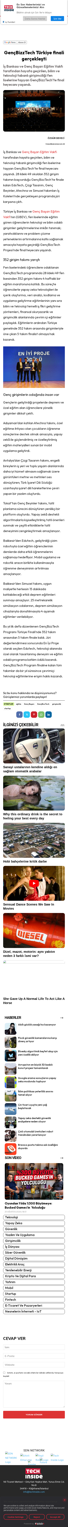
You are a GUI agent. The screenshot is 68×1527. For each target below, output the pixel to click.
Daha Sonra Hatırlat (35, 18)
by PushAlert (10, 22)
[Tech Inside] (57, 1457)
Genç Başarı (29, 704)
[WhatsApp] (41, 714)
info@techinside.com (34, 1491)
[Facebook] (19, 714)
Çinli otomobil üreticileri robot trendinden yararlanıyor (35, 1133)
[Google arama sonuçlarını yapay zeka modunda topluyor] (10, 1082)
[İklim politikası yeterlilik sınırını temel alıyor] (10, 1096)
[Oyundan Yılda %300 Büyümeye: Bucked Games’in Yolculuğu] (34, 1181)
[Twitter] (27, 714)
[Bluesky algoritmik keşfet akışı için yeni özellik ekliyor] (10, 1055)
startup (7, 708)
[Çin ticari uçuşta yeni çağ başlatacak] (10, 1109)
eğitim (18, 704)
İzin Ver (57, 18)
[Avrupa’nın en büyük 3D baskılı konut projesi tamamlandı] (10, 1069)
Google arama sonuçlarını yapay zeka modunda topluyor (37, 1079)
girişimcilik (56, 704)
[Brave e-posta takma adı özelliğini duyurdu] (10, 1149)
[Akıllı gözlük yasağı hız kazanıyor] (10, 1029)
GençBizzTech (43, 704)
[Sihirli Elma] (27, 1457)
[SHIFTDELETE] (12, 1457)
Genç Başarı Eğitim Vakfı (39, 152)
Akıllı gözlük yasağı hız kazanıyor (37, 1024)
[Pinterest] (34, 714)
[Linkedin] (48, 714)
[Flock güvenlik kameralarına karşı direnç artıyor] (10, 1042)
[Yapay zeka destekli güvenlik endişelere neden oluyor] (10, 1122)
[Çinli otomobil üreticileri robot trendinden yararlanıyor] (10, 1136)
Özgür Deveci (56, 138)
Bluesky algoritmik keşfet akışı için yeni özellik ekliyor (38, 1053)
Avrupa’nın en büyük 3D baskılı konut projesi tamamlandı (35, 1066)
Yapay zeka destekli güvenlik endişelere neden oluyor (34, 1119)
